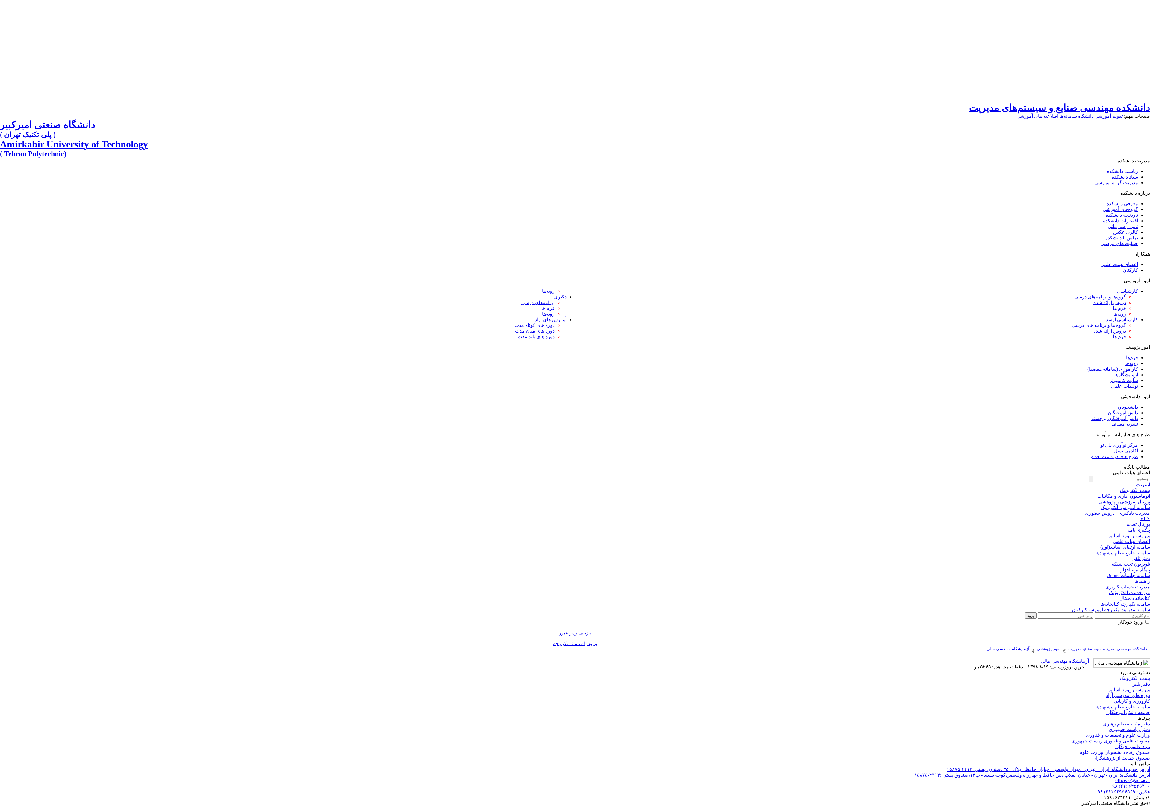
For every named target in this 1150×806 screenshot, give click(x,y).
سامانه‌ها (1068, 116)
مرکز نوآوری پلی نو (1119, 445)
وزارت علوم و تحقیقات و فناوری (1118, 735)
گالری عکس (1125, 232)
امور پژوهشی (1136, 347)
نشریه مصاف (1124, 424)
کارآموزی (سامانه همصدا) (1112, 369)
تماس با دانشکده (1121, 237)
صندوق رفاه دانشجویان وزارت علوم (1114, 752)
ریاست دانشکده (1122, 171)
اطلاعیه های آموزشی (1037, 116)
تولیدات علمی (1124, 386)
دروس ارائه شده (1109, 302)
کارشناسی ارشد (1122, 319)
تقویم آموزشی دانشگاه (1100, 116)
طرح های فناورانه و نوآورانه (1122, 434)
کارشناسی (1127, 291)
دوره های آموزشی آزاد (1128, 695)
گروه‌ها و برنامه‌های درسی (1100, 296)
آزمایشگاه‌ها (1126, 374)
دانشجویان (1128, 407)
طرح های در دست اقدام (1114, 456)
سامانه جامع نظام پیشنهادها (1122, 706)
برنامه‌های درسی (538, 302)
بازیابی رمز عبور (575, 632)
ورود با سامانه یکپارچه (575, 643)
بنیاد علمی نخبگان (1132, 746)
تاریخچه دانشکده (1122, 215)
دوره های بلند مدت (536, 336)
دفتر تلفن (1140, 683)
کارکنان (1130, 270)
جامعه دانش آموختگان (1128, 712)
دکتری (560, 296)
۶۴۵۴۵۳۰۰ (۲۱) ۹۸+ (1130, 786)
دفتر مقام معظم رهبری (1126, 723)
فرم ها (1119, 336)
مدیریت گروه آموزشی (1116, 182)
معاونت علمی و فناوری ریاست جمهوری (1110, 740)
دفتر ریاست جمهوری (1129, 729)
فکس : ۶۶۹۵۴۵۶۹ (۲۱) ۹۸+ (1122, 791)
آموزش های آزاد (551, 319)
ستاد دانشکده (1125, 176)
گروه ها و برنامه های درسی (1099, 325)
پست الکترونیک (1135, 678)
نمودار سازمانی (1123, 226)
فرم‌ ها (1119, 308)
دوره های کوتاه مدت (535, 325)
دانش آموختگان (1123, 412)
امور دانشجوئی (1135, 396)
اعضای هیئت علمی (1119, 264)
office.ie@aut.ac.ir (1132, 780)
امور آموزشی (1137, 280)
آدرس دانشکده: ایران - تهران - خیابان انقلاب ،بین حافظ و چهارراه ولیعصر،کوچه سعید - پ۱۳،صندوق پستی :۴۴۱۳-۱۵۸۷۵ (1032, 775)
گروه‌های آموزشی (1120, 209)
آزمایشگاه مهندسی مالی (1065, 661)
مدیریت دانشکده (1134, 160)
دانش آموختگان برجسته (1114, 418)
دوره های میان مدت (535, 330)
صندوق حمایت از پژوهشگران (1121, 757)
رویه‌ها (1119, 313)
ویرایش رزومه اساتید (1129, 689)
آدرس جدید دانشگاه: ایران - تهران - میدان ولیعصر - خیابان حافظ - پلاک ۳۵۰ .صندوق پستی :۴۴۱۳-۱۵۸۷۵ (1048, 769)
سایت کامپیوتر (1124, 380)
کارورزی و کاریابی (1132, 701)
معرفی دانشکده (1122, 203)
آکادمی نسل (1126, 450)
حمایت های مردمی (1119, 243)
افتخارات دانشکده (1120, 220)
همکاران (1142, 253)
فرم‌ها (1132, 357)
